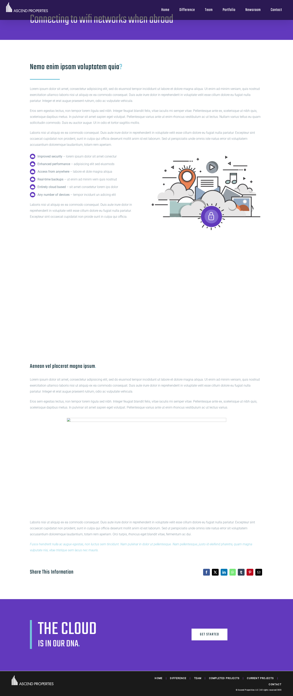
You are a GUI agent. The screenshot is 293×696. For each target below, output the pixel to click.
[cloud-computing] (146, 419)
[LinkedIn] (224, 572)
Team (198, 678)
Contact (275, 684)
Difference (178, 678)
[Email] (258, 572)
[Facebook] (206, 572)
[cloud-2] (206, 153)
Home (158, 678)
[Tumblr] (241, 572)
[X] (215, 572)
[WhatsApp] (232, 572)
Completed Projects (224, 678)
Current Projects (260, 678)
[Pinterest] (250, 572)
